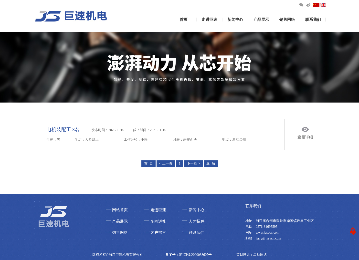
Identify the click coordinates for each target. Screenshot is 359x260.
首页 (184, 19)
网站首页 (120, 210)
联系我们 (313, 19)
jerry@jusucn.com (268, 238)
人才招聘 (196, 221)
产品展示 (261, 19)
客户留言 (158, 232)
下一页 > (193, 163)
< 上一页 (165, 163)
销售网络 (287, 19)
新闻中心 (235, 19)
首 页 (148, 163)
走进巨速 (209, 19)
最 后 (210, 163)
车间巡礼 (158, 221)
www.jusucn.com (267, 232)
